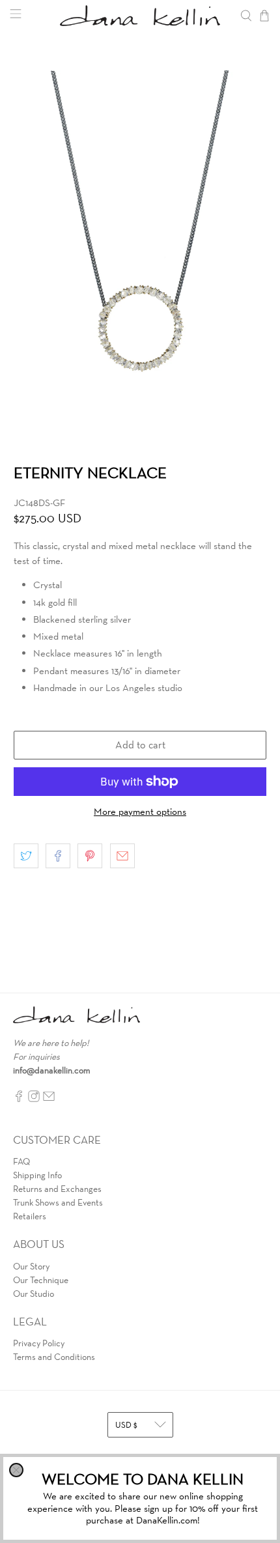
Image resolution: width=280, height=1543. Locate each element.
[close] (16, 1470)
